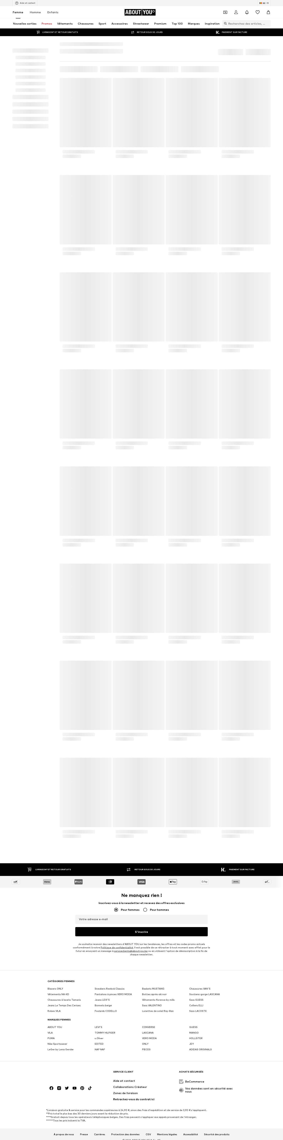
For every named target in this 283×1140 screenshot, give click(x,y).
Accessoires (80, 44)
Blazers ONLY (55, 1110)
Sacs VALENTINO (152, 1127)
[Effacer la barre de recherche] (268, 23)
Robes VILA (54, 1132)
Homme (35, 12)
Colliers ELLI (196, 1127)
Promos (83, 64)
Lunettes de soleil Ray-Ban (158, 1132)
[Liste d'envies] (257, 12)
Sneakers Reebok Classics (110, 1110)
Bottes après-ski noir (154, 1116)
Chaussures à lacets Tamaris (64, 1121)
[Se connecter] (236, 12)
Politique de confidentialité (117, 943)
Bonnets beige (103, 1127)
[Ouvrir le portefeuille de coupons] (225, 12)
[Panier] (268, 12)
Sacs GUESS (196, 1121)
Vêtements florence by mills (158, 1121)
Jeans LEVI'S (102, 1121)
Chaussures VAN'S (199, 1110)
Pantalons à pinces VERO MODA (113, 1116)
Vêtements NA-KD (58, 1116)
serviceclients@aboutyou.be (131, 946)
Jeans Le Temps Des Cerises (64, 1127)
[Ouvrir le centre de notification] (246, 12)
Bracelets (109, 44)
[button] (231, 51)
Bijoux (94, 44)
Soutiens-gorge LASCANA (204, 1116)
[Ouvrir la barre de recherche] (224, 23)
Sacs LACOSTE (198, 1132)
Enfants (52, 12)
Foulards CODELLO (106, 1132)
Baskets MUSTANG (153, 1110)
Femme (18, 12)
